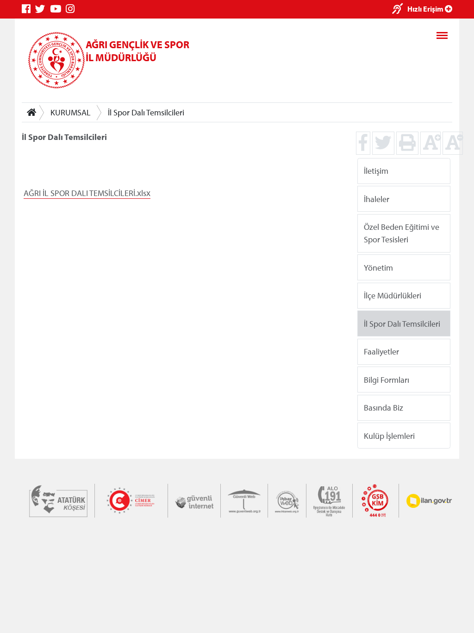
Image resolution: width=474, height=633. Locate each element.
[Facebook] (28, 9)
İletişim (376, 170)
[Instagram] (72, 9)
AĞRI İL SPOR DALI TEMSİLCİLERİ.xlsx (87, 193)
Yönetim (378, 267)
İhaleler (376, 198)
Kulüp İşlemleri (389, 435)
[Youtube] (58, 9)
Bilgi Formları (386, 379)
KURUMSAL (70, 112)
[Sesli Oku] (399, 9)
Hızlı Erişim (426, 8)
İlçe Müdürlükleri (392, 295)
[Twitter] (42, 9)
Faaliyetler (381, 351)
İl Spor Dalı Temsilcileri (146, 112)
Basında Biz (383, 407)
